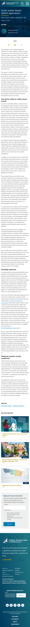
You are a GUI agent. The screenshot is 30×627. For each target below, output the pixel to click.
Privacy (15, 621)
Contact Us (5, 574)
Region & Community (18, 406)
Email (5, 504)
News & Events (19, 572)
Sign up (9, 524)
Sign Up (21, 595)
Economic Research (8, 579)
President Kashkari (7, 576)
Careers (17, 574)
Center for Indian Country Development (13, 515)
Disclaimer (15, 616)
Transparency (15, 624)
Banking (17, 570)
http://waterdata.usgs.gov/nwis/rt (10, 328)
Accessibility (15, 619)
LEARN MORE (7, 560)
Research (17, 568)
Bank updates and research (13, 513)
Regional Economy (6, 406)
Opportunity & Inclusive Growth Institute (14, 518)
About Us (4, 568)
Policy (4, 572)
